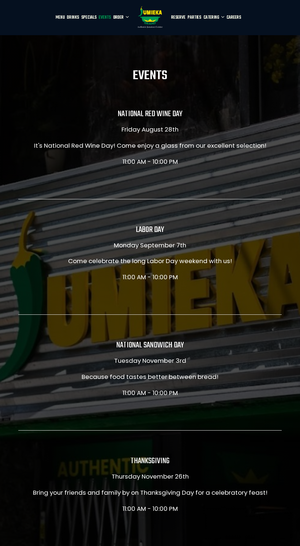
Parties (194, 17)
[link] (150, 17)
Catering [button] (211, 17)
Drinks (73, 17)
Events (105, 17)
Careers (233, 17)
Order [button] (118, 17)
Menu (60, 17)
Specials (89, 17)
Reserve (178, 17)
